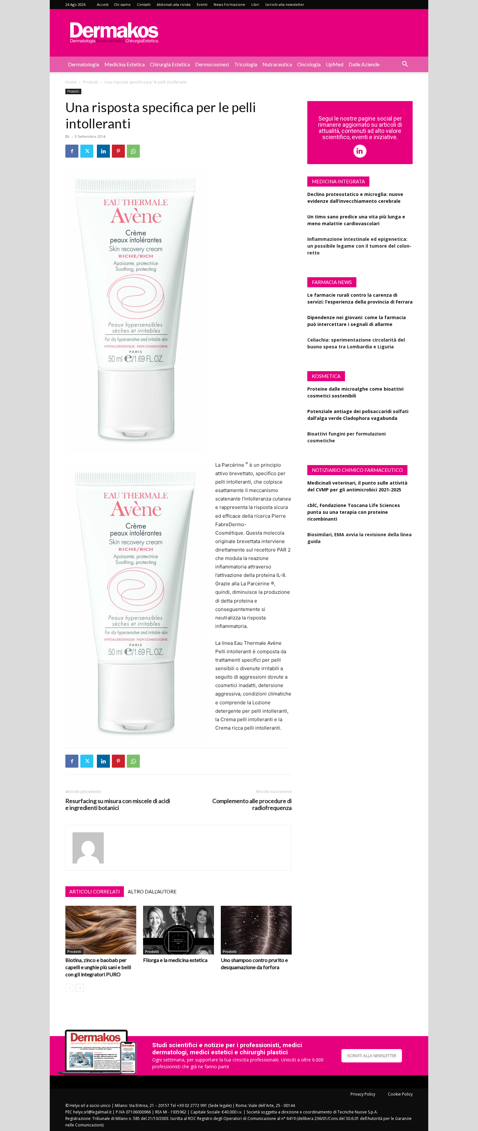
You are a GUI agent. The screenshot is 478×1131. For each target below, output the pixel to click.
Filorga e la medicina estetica (175, 960)
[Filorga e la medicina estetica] (178, 930)
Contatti (144, 4)
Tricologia (245, 64)
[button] (405, 65)
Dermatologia (83, 64)
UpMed (334, 64)
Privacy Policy (363, 1094)
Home (71, 82)
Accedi (103, 4)
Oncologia (309, 64)
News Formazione (229, 4)
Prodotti (90, 82)
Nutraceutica (277, 64)
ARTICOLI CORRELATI (94, 891)
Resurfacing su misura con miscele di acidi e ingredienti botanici (117, 804)
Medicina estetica (124, 64)
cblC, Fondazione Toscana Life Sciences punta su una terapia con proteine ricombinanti (353, 512)
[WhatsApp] (133, 151)
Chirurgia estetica (170, 64)
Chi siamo (122, 4)
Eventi (202, 4)
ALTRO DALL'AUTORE (152, 891)
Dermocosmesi (212, 64)
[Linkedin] (103, 151)
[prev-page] (69, 988)
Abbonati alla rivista (174, 4)
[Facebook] (71, 151)
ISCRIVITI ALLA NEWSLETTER (371, 1056)
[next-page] (80, 988)
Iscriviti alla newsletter (284, 4)
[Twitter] (86, 151)
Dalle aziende (364, 64)
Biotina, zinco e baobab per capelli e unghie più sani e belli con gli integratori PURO (98, 967)
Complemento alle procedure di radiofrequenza (252, 804)
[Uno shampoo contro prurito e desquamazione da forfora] (256, 930)
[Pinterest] (118, 151)
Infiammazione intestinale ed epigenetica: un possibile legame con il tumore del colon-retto (359, 246)
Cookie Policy (400, 1094)
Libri (255, 4)
